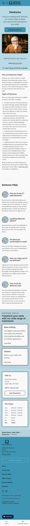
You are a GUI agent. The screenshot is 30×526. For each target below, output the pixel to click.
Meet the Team (6, 474)
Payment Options (7, 482)
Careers (10, 503)
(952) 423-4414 (17, 63)
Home (4, 466)
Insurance (5, 486)
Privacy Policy (5, 501)
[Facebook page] (3, 491)
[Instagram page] (6, 491)
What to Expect (6, 478)
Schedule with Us (15, 30)
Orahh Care (16, 503)
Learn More (7, 343)
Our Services (6, 470)
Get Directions (15, 393)
